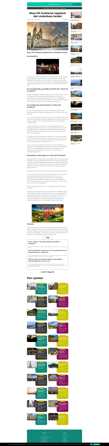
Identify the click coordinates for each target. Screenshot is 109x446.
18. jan (41, 348)
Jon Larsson (37, 19)
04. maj (41, 309)
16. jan (41, 387)
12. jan (62, 283)
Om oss (52, 8)
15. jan (62, 401)
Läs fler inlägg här (47, 272)
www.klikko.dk (45, 441)
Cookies (57, 8)
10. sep (62, 335)
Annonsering (46, 8)
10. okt (41, 335)
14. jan (41, 283)
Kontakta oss (63, 8)
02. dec (62, 322)
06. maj (62, 296)
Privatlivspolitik (96, 444)
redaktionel (65, 19)
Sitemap (64, 442)
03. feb (62, 309)
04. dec (41, 322)
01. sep (41, 296)
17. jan (62, 361)
